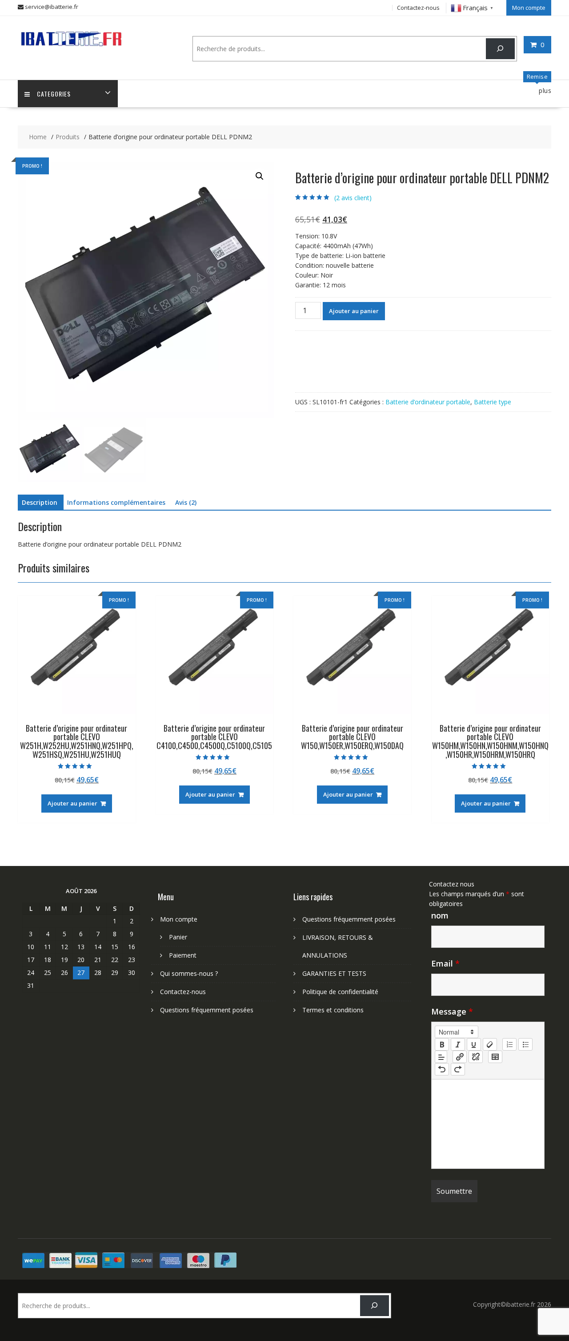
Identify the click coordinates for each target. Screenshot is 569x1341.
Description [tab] (39, 502)
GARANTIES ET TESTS (334, 973)
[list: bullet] (525, 1044)
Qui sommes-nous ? (189, 973)
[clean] (490, 1044)
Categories (54, 93)
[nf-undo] (442, 1069)
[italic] (458, 1044)
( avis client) (353, 197)
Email (445, 963)
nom (440, 915)
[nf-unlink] (476, 1057)
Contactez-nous (418, 8)
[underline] (474, 1044)
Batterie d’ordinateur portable (427, 402)
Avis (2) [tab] (185, 502)
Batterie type (492, 402)
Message (452, 1011)
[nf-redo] (458, 1069)
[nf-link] (460, 1057)
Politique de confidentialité (340, 991)
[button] (260, 176)
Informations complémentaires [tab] (116, 502)
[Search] (500, 48)
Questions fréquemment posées (206, 1010)
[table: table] (495, 1057)
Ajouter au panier (354, 311)
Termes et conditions (333, 1010)
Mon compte (528, 8)
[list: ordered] (509, 1044)
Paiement (182, 955)
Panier (178, 937)
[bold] (442, 1044)
